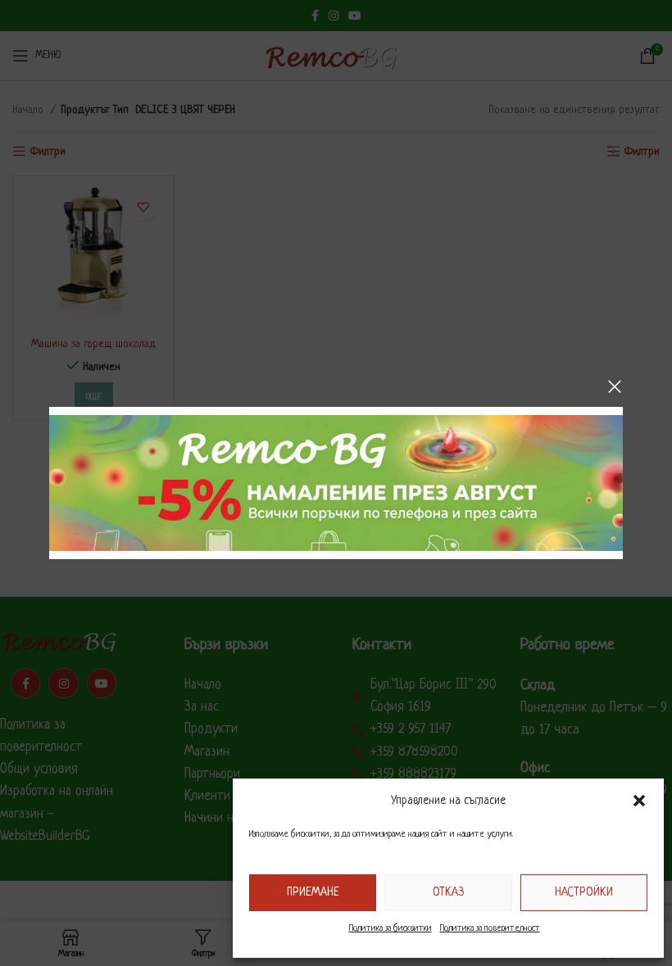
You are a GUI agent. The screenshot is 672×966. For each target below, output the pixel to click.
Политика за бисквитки (390, 928)
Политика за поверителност (490, 928)
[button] (639, 800)
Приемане (313, 892)
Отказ (448, 892)
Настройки (584, 892)
